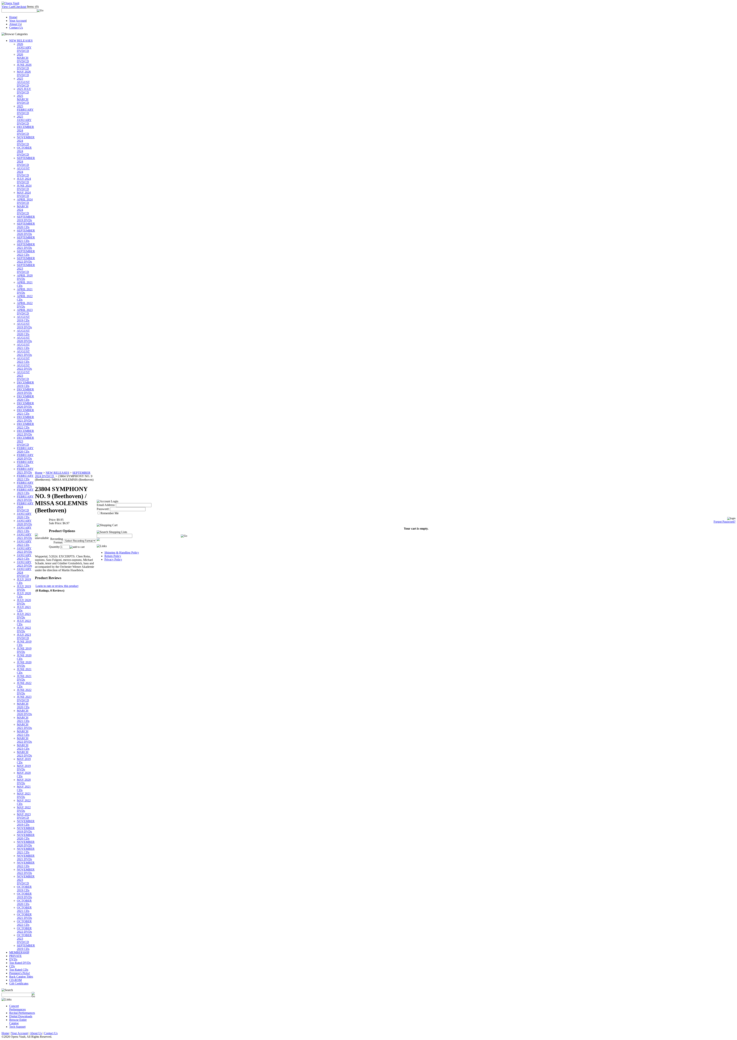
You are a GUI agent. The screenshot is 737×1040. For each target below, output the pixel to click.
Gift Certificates (18, 983)
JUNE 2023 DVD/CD (24, 698)
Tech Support (17, 1026)
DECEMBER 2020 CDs (25, 398)
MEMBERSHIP (19, 952)
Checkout (20, 6)
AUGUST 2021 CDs (23, 346)
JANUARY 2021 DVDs (24, 536)
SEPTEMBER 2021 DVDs (26, 246)
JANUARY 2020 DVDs (24, 522)
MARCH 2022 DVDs (24, 740)
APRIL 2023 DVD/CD (25, 311)
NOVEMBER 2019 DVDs (26, 829)
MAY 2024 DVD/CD (24, 194)
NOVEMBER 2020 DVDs (26, 843)
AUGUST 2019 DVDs (24, 325)
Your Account (17, 20)
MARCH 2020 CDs (23, 705)
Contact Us (16, 27)
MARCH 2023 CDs (23, 747)
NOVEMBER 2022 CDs (26, 864)
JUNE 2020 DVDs (24, 664)
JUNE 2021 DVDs (24, 677)
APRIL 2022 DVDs (25, 304)
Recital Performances (22, 1012)
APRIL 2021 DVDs (25, 291)
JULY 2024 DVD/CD (24, 180)
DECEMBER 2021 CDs (25, 412)
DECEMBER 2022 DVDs (25, 432)
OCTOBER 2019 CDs (24, 888)
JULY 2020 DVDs (24, 601)
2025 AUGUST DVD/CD (23, 82)
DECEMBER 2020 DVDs (25, 405)
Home (13, 17)
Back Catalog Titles (21, 976)
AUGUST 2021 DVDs (24, 353)
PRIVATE (15, 955)
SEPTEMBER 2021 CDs (26, 239)
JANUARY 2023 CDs (24, 557)
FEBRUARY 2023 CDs (25, 491)
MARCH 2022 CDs (23, 733)
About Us (15, 24)
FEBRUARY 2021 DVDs (25, 470)
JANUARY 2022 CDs (24, 543)
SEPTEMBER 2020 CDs (26, 225)
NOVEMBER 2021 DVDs (26, 857)
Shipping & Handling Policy (121, 552)
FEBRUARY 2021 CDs (25, 463)
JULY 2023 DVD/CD (24, 636)
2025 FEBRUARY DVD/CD (25, 110)
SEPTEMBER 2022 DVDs (26, 260)
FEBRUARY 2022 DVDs (25, 484)
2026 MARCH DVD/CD (23, 58)
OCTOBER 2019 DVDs (24, 895)
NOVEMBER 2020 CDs (26, 836)
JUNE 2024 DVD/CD (24, 187)
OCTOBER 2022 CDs (24, 923)
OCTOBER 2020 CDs (24, 902)
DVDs (13, 959)
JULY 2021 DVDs (24, 615)
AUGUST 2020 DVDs (24, 339)
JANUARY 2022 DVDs (24, 550)
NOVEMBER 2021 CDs (26, 850)
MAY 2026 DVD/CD (24, 73)
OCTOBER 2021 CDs (24, 909)
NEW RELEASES (21, 40)
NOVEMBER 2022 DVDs (26, 871)
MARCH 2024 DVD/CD (23, 210)
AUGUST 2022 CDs (23, 360)
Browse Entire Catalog (18, 1021)
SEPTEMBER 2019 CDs (26, 947)
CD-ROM (15, 980)
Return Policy (112, 556)
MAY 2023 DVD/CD (24, 816)
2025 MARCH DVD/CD (23, 99)
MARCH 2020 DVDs (24, 712)
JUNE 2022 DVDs (24, 691)
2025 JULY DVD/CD (24, 90)
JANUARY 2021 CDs (24, 529)
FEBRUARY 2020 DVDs (25, 456)
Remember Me (110, 513)
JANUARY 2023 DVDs (24, 563)
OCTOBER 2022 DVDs (24, 930)
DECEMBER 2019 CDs (25, 384)
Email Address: (106, 505)
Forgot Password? (724, 521)
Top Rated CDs (18, 969)
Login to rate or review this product (57, 586)
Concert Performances (17, 1007)
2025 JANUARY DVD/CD (24, 120)
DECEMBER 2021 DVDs (25, 418)
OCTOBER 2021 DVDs (24, 916)
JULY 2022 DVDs (24, 629)
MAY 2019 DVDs (24, 767)
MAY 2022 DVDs (24, 809)
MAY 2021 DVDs (24, 795)
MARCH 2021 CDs (23, 719)
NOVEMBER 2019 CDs (26, 823)
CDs (12, 966)
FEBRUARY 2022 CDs (25, 477)
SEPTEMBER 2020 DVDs (26, 232)
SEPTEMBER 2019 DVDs (26, 218)
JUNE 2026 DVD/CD (24, 66)
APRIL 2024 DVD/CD (25, 201)
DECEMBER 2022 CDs (25, 425)
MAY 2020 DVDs (24, 781)
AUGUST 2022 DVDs (24, 367)
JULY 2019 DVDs (24, 588)
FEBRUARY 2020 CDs (25, 450)
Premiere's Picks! (19, 973)
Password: (103, 509)
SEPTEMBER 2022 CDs (26, 253)
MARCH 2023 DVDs (24, 753)
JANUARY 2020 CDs (24, 515)
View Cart (8, 6)
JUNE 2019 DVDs (24, 650)
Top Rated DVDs (20, 962)
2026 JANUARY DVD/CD (24, 47)
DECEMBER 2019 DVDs (25, 391)
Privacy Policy (113, 559)
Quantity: (54, 546)
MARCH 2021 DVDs (24, 726)
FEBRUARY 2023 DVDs (25, 498)
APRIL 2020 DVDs (25, 277)
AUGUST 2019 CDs (23, 318)
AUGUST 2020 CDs (23, 332)
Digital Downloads (20, 1016)
